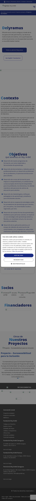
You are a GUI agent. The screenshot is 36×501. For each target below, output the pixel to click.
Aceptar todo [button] (18, 255)
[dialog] (18, 250)
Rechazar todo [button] (18, 259)
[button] (18, 264)
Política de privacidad (17, 251)
